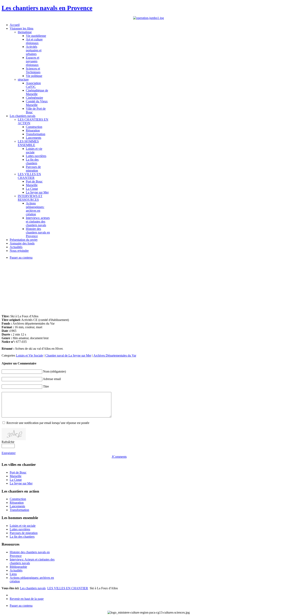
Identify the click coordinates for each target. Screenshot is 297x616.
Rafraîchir (8, 442)
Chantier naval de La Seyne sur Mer (68, 355)
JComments (119, 456)
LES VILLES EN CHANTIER (67, 588)
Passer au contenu (21, 257)
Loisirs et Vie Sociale (29, 355)
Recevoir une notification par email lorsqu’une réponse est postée (47, 423)
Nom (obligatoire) (54, 371)
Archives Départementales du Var (114, 355)
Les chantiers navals (33, 588)
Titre (46, 386)
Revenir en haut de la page (27, 598)
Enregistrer (9, 453)
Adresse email (52, 379)
